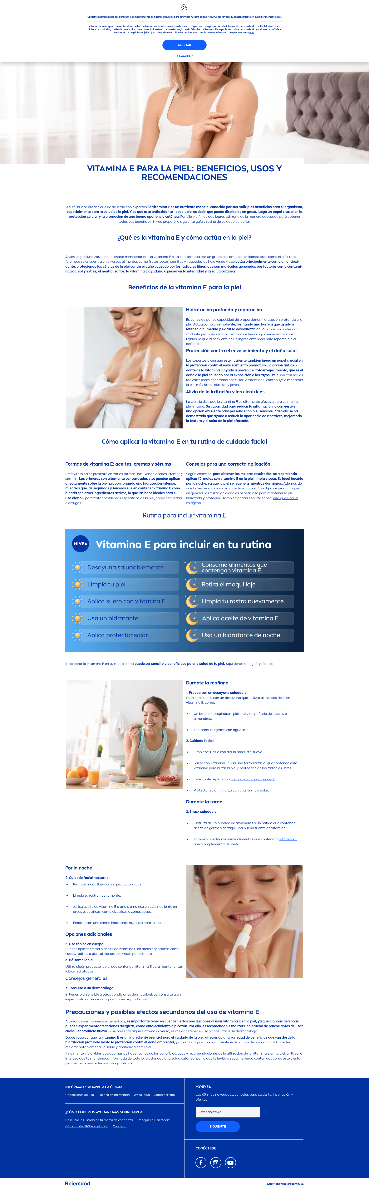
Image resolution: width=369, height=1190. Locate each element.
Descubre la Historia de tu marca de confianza (99, 1120)
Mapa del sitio (164, 1095)
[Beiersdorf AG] (77, 1184)
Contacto (119, 1126)
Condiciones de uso (79, 1095)
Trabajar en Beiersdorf (153, 1120)
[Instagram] (215, 1162)
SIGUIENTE (218, 1126)
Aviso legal (142, 1095)
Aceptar (184, 45)
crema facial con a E (253, 779)
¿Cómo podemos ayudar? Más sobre (103, 1112)
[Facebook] (200, 1162)
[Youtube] (230, 1162)
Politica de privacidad (114, 1095)
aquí (278, 17)
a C (288, 839)
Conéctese (206, 1148)
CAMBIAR (186, 56)
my (203, 1087)
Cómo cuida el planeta (86, 1126)
